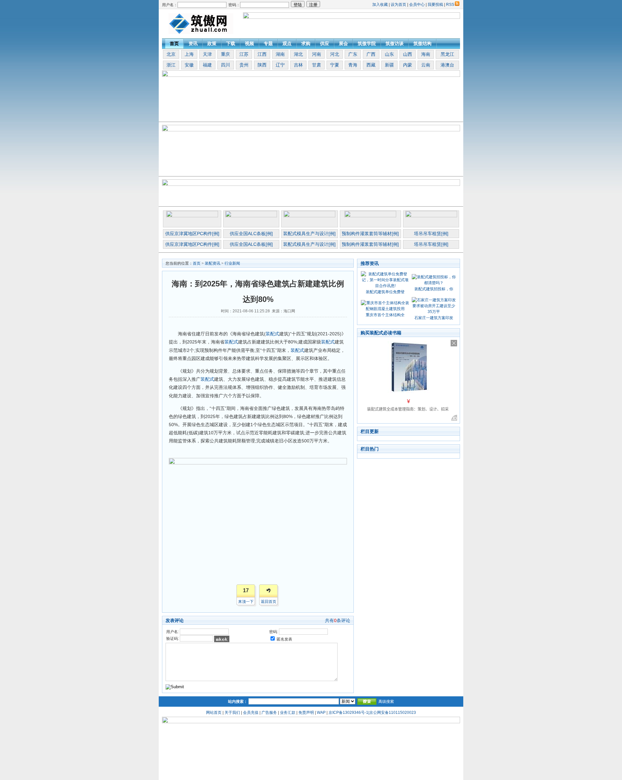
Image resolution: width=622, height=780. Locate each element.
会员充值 (251, 712)
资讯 (193, 43)
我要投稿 (435, 4)
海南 (425, 54)
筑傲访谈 (395, 43)
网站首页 (214, 712)
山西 (407, 54)
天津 (207, 54)
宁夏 (334, 64)
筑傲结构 (422, 43)
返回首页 (268, 601)
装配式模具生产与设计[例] (309, 233)
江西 (262, 54)
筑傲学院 (367, 43)
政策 (211, 43)
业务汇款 (287, 712)
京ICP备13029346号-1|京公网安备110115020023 (372, 712)
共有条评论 (337, 620)
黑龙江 (447, 54)
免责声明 (306, 712)
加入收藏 (380, 4)
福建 (207, 64)
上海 (189, 54)
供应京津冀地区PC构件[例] (192, 233)
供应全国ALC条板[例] (251, 233)
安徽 (189, 64)
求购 (305, 43)
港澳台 (447, 64)
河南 (316, 54)
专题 (268, 43)
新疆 (389, 64)
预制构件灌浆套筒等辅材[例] (370, 233)
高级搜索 (386, 701)
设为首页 (398, 4)
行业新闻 (232, 263)
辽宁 (280, 64)
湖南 (280, 54)
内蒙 (407, 64)
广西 (370, 54)
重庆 (225, 54)
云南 (425, 64)
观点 (287, 43)
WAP (321, 712)
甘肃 (316, 64)
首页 (174, 43)
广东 (352, 54)
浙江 (171, 64)
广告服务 (269, 712)
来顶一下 (246, 601)
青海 (352, 64)
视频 (249, 43)
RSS (450, 4)
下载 (230, 43)
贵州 (243, 64)
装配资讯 (212, 263)
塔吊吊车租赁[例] (431, 233)
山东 (389, 54)
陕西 (262, 64)
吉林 (298, 64)
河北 (334, 54)
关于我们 (232, 712)
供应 (324, 43)
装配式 (272, 333)
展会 (343, 43)
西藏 (370, 64)
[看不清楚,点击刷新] (221, 639)
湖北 (298, 54)
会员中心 (417, 4)
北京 (171, 54)
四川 (225, 64)
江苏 (243, 54)
